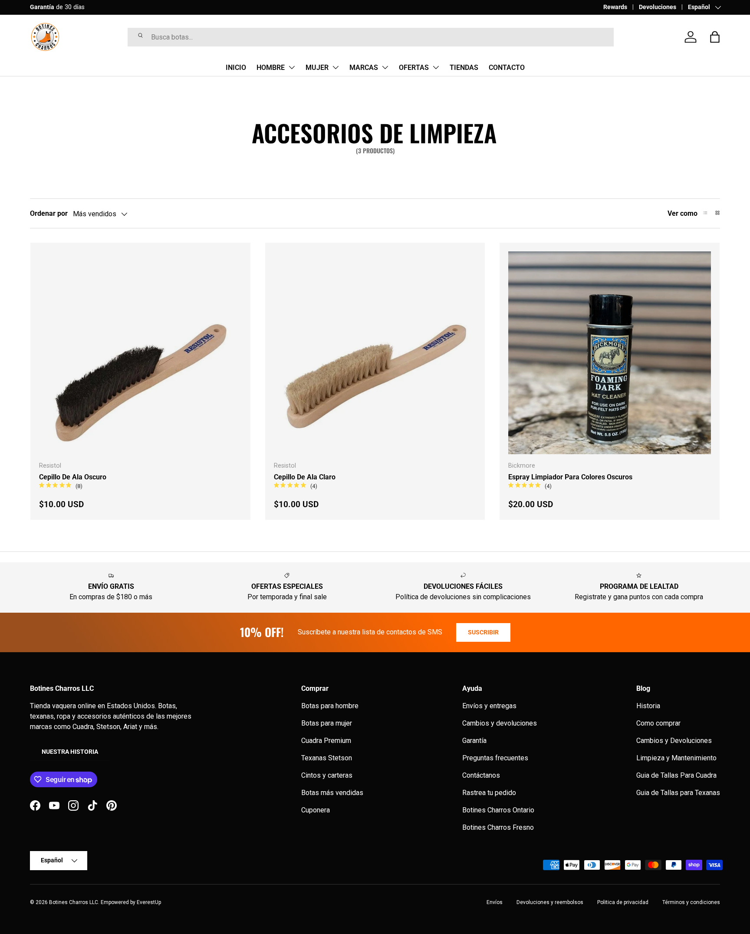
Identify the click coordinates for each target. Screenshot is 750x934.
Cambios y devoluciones (499, 723)
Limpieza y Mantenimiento (676, 758)
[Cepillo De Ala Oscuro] (140, 352)
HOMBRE (271, 67)
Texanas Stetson (326, 758)
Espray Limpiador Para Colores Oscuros (570, 477)
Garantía (474, 740)
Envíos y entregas (489, 706)
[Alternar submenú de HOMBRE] (291, 67)
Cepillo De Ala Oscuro (72, 477)
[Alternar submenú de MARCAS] (385, 67)
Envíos (495, 902)
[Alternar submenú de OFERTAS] (436, 67)
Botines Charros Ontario (498, 810)
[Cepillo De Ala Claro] (375, 352)
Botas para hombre (330, 706)
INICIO (236, 67)
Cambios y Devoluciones (674, 740)
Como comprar (658, 723)
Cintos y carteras (326, 775)
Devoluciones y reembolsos (549, 902)
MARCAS (363, 67)
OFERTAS (414, 67)
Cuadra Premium (326, 740)
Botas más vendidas (332, 793)
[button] (714, 36)
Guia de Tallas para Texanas (678, 793)
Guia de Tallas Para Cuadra (676, 775)
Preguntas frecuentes (495, 758)
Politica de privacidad (622, 902)
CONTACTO (507, 67)
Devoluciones (657, 7)
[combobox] (371, 37)
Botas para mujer (326, 723)
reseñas (146, 7)
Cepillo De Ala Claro (305, 477)
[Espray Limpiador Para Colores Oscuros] (609, 352)
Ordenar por (49, 213)
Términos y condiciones (691, 902)
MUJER (317, 67)
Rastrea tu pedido (489, 793)
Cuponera (315, 810)
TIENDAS (464, 67)
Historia (648, 706)
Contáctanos (481, 775)
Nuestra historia (70, 751)
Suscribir (483, 632)
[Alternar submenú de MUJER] (335, 67)
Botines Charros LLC (73, 902)
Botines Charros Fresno (498, 827)
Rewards (615, 7)
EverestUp (149, 902)
